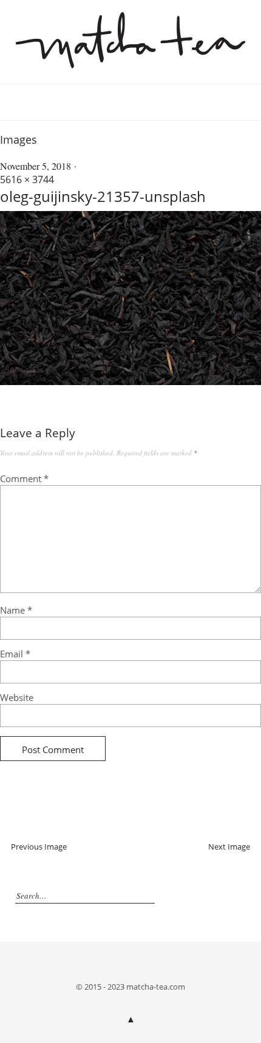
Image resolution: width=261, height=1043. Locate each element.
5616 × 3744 (27, 179)
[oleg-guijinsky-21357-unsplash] (130, 381)
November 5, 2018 (35, 165)
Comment (24, 478)
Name (16, 610)
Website (16, 697)
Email (15, 654)
